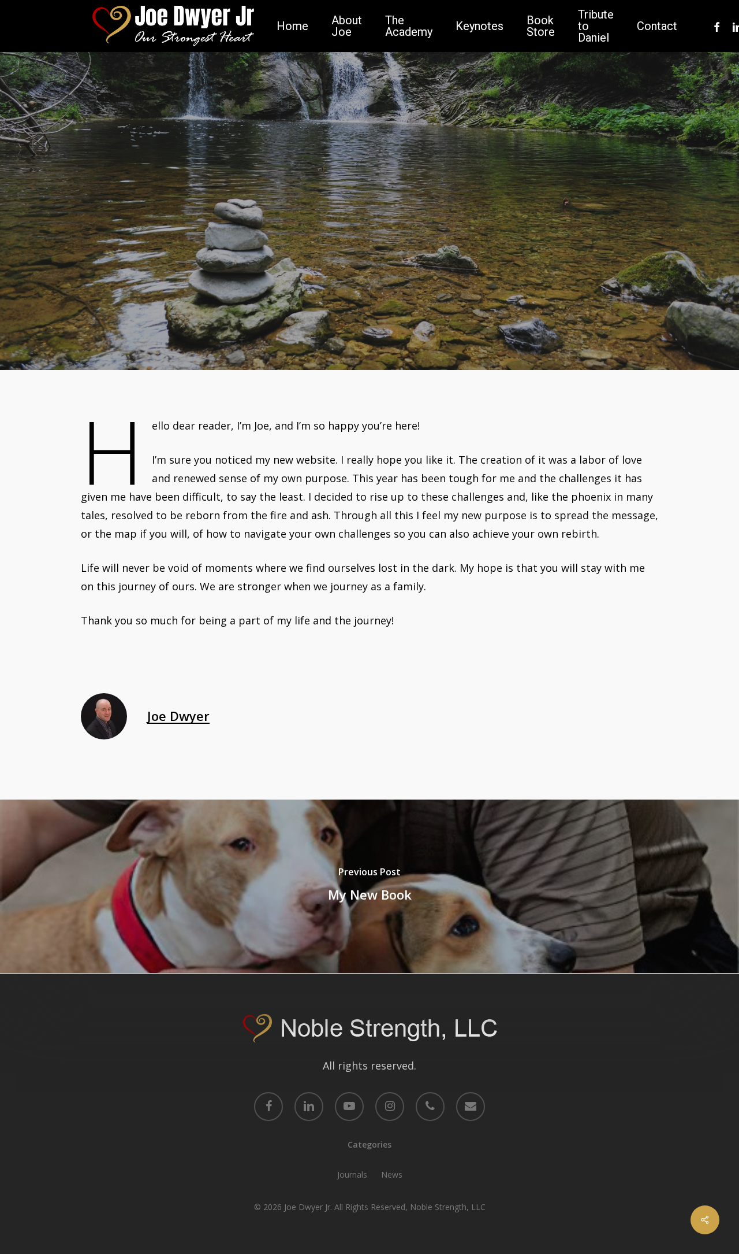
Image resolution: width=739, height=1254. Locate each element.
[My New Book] (369, 886)
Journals (369, 238)
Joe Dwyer (329, 311)
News (391, 1174)
